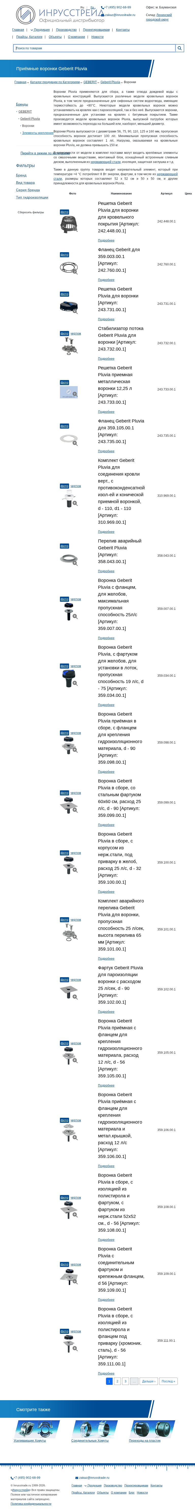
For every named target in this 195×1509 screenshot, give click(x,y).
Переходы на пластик (144, 1440)
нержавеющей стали (106, 162)
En (92, 7)
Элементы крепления (38, 133)
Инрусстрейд (20, 1489)
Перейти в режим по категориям (45, 153)
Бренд (21, 175)
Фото (64, 212)
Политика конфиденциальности (31, 1503)
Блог (132, 1492)
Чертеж (76, 333)
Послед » (168, 1381)
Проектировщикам (96, 30)
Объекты (55, 37)
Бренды (22, 104)
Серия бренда (28, 190)
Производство (66, 30)
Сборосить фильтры (31, 212)
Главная (18, 30)
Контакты (123, 30)
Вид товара (25, 182)
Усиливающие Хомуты (30, 1440)
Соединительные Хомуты (90, 1440)
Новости (97, 37)
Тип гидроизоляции (32, 197)
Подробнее (106, 240)
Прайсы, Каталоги (29, 37)
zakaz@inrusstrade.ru (120, 15)
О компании (76, 37)
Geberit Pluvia (110, 82)
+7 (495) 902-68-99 (117, 7)
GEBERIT (90, 82)
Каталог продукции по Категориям (55, 82)
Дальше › (148, 1381)
